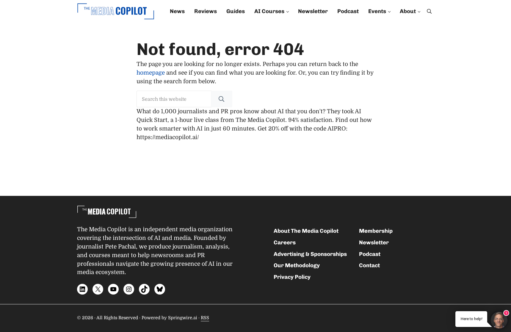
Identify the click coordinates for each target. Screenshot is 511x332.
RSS (205, 317)
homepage (151, 73)
